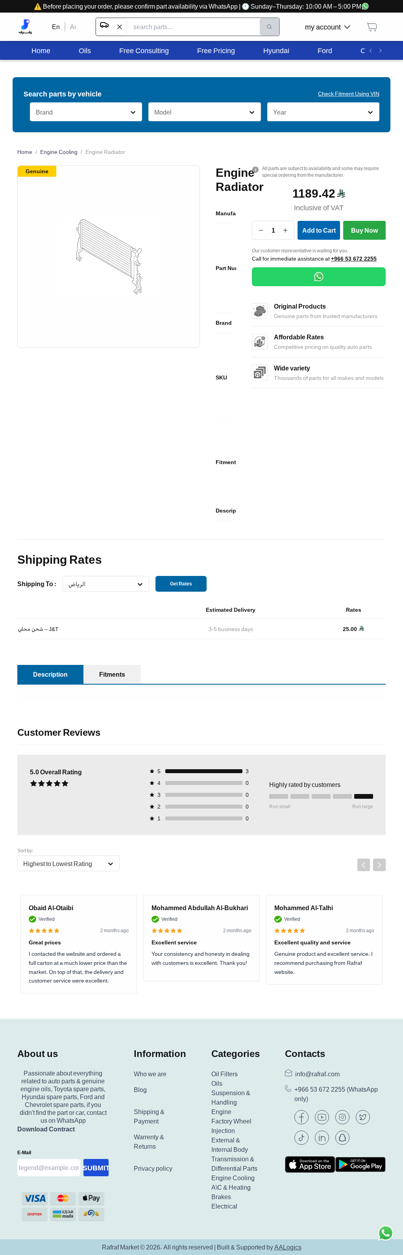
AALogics (287, 1247)
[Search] (269, 26)
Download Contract (46, 1129)
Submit (96, 1167)
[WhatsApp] (319, 276)
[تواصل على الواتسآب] (385, 1237)
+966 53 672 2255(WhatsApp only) (336, 1094)
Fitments (112, 674)
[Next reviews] (379, 865)
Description (50, 674)
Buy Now (364, 230)
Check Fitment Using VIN (348, 93)
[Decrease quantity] (261, 230)
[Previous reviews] (363, 865)
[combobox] (35, 112)
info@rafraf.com (317, 1074)
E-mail (24, 1152)
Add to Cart (319, 230)
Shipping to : (36, 584)
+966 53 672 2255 (354, 258)
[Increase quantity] (285, 230)
